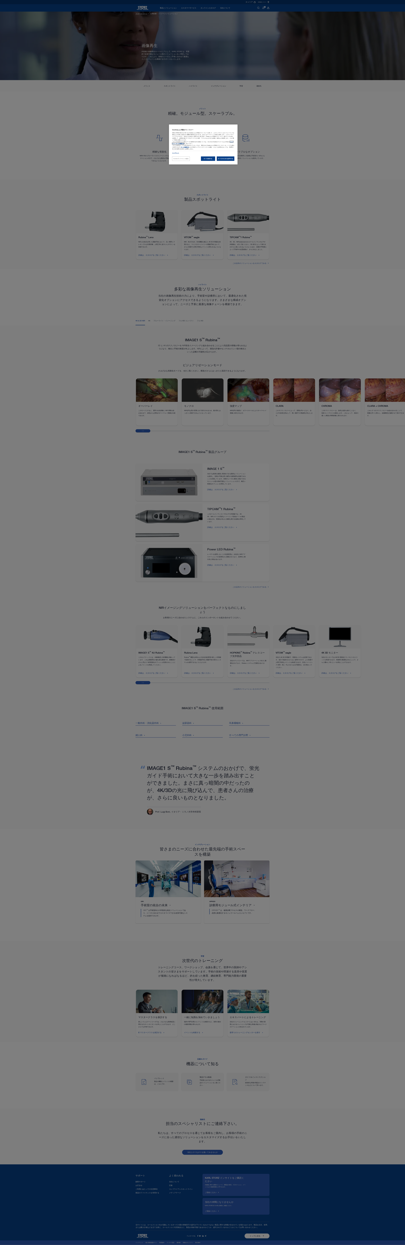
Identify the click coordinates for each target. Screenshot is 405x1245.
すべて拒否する (208, 158)
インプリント (175, 153)
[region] (203, 144)
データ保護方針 (185, 147)
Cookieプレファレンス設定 (181, 158)
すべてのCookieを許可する (225, 158)
